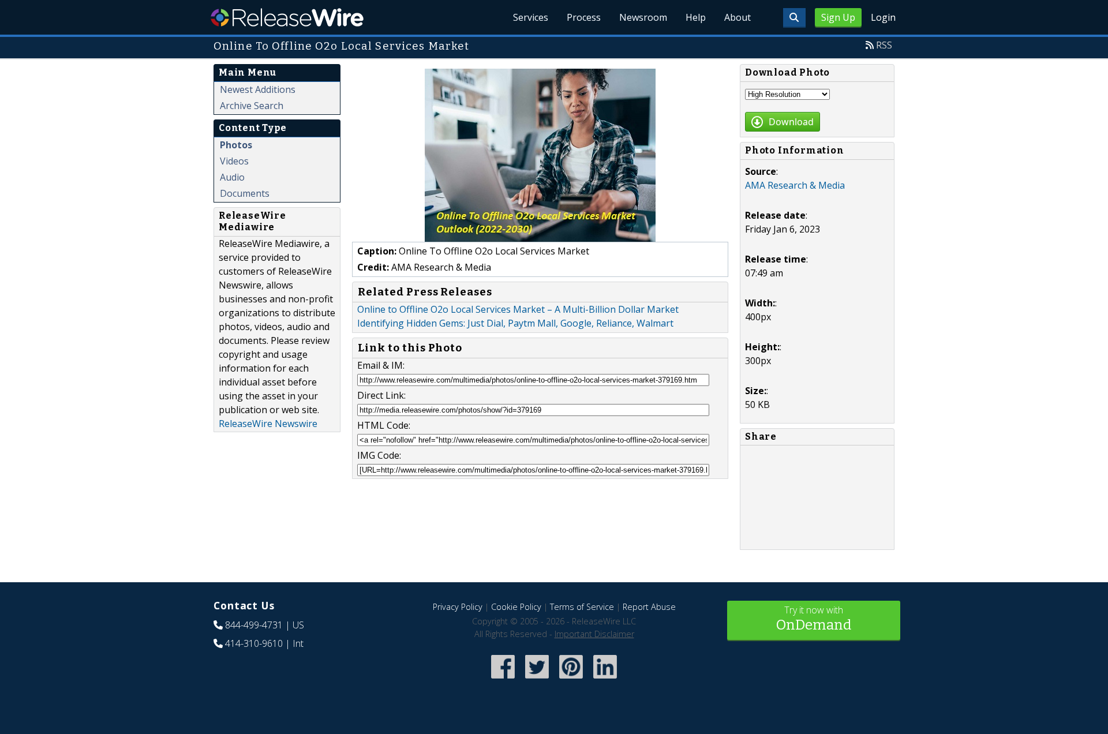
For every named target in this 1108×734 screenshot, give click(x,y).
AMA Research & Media (795, 185)
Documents (244, 193)
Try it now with (813, 618)
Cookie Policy (516, 606)
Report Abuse (649, 606)
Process (584, 17)
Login (883, 17)
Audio (232, 177)
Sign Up (838, 17)
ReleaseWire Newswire (268, 423)
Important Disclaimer (594, 633)
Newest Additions (257, 89)
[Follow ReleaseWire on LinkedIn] (605, 679)
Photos (236, 144)
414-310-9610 (254, 643)
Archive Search (251, 105)
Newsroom (643, 17)
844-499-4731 (254, 625)
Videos (234, 161)
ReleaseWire (287, 17)
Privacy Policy (457, 606)
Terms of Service (582, 606)
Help (696, 17)
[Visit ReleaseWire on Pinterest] (571, 679)
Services (530, 17)
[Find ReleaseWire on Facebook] (503, 679)
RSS (884, 45)
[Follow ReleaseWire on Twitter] (537, 679)
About (737, 17)
